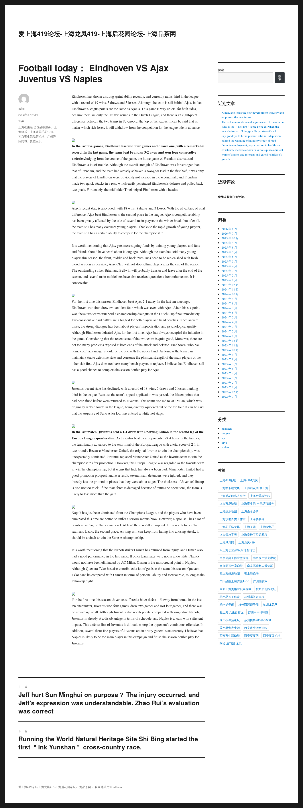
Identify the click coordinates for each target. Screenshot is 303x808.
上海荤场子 (267, 527)
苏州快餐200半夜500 (257, 620)
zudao (225, 447)
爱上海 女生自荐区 (232, 612)
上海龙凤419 (246, 542)
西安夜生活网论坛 (255, 628)
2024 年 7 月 (229, 308)
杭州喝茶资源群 (254, 597)
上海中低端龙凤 (230, 488)
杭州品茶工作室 (230, 597)
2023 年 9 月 (229, 355)
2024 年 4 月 (229, 322)
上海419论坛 (228, 480)
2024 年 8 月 (229, 303)
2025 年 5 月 (229, 261)
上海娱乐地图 (228, 511)
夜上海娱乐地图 (230, 573)
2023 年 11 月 (230, 345)
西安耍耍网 (251, 635)
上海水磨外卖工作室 (233, 519)
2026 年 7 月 (229, 233)
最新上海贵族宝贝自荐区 (235, 589)
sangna (226, 433)
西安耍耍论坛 (271, 635)
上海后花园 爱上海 (256, 488)
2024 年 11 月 (230, 289)
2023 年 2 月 (229, 383)
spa (224, 438)
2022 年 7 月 (229, 397)
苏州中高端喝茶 (258, 612)
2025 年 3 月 (229, 271)
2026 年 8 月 (229, 229)
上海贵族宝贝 (228, 534)
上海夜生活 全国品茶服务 (34, 127)
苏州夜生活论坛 (230, 620)
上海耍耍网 (257, 519)
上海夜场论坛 (228, 503)
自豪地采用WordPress (108, 787)
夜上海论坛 (251, 573)
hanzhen (227, 429)
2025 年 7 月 (229, 252)
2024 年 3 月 (229, 327)
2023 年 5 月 (229, 369)
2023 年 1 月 (229, 387)
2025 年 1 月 (229, 280)
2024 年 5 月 (229, 317)
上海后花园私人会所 (233, 496)
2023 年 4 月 (229, 373)
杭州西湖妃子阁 (248, 604)
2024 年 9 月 (229, 299)
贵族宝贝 (35, 141)
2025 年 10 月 (230, 238)
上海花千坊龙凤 (230, 527)
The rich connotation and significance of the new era (253, 122)
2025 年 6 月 (229, 257)
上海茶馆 (250, 527)
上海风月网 (227, 542)
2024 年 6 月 (229, 313)
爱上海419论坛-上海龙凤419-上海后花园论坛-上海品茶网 (97, 33)
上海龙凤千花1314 (41, 132)
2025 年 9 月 (229, 243)
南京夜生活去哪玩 (264, 558)
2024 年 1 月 (229, 336)
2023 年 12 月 (230, 341)
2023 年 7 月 (229, 364)
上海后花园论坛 (260, 496)
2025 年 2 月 (229, 275)
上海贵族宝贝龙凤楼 (254, 534)
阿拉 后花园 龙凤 (231, 643)
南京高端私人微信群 (260, 565)
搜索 (221, 70)
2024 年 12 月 (230, 285)
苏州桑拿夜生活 (230, 628)
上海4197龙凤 (249, 480)
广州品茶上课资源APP (234, 581)
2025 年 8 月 (229, 247)
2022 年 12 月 (230, 392)
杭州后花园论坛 (266, 589)
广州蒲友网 (260, 581)
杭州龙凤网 (270, 604)
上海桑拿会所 (250, 511)
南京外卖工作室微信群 (234, 558)
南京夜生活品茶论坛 (31, 136)
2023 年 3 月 (229, 378)
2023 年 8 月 (229, 359)
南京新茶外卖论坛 (231, 565)
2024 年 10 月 (230, 294)
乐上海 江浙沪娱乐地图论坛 (237, 550)
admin (22, 108)
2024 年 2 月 (229, 331)
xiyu (21, 121)
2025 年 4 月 (229, 266)
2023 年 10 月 (230, 350)
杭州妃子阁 (227, 604)
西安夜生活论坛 (230, 635)
